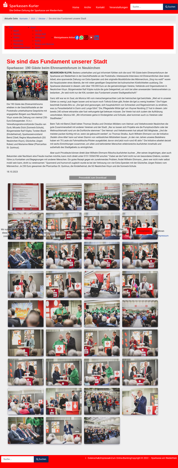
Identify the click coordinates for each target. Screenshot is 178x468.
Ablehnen (159, 231)
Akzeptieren (144, 231)
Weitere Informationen (145, 235)
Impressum (163, 235)
